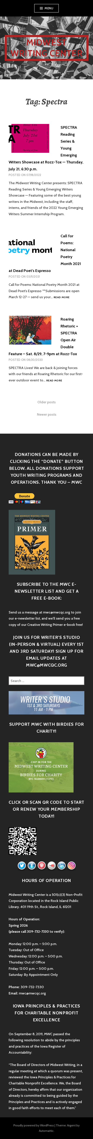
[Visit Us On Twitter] (22, 866)
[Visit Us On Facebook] (32, 866)
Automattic (46, 1131)
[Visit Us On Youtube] (51, 866)
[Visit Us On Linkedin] (61, 866)
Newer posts (46, 414)
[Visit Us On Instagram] (71, 866)
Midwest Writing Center (46, 48)
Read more (61, 297)
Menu (49, 8)
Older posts (46, 402)
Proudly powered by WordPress (33, 1125)
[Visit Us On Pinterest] (41, 866)
